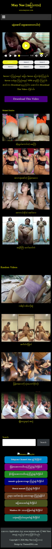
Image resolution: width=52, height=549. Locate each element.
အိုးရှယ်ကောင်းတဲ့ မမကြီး (26, 144)
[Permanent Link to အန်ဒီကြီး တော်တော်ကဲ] (26, 230)
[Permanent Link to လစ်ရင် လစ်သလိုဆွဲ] (26, 288)
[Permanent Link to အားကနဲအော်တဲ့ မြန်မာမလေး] (26, 161)
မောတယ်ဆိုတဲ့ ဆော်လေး (26, 212)
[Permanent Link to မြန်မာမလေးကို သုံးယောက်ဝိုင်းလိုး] (26, 366)
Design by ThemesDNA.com (26, 544)
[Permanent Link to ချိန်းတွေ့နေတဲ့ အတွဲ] (26, 405)
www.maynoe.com (31, 531)
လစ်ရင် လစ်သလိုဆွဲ (26, 306)
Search (5, 437)
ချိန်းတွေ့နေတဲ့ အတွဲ (26, 421)
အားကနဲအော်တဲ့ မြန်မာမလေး (26, 178)
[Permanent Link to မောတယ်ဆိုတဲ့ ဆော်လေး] (26, 196)
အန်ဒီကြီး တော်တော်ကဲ (26, 247)
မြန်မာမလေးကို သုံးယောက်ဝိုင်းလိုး (26, 383)
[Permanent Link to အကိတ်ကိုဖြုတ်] (26, 328)
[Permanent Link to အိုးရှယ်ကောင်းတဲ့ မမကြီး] (26, 127)
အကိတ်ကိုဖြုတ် (26, 344)
